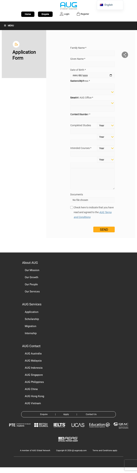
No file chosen (80, 200)
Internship (31, 333)
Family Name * (78, 47)
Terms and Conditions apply (105, 450)
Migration (30, 326)
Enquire (45, 14)
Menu (11, 25)
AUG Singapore (34, 374)
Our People (31, 284)
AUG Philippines (34, 382)
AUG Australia (33, 353)
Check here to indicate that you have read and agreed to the (94, 212)
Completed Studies (80, 125)
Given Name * (77, 58)
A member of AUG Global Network (35, 450)
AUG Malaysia (33, 360)
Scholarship (32, 319)
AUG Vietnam (33, 403)
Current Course (78, 114)
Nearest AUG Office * (81, 97)
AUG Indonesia (33, 367)
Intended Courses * (80, 148)
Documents (76, 194)
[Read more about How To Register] (68, 444)
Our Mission (32, 270)
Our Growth (31, 277)
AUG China (31, 389)
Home (28, 14)
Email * (74, 97)
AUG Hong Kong (34, 396)
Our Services (32, 291)
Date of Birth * (78, 69)
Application (31, 312)
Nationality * (77, 80)
